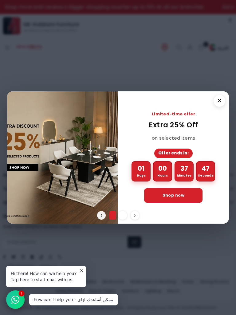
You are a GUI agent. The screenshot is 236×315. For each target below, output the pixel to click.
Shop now (173, 195)
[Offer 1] (112, 215)
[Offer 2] (122, 215)
